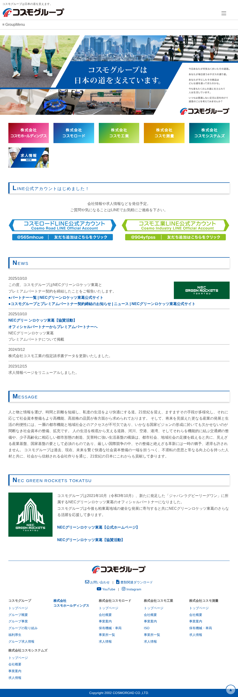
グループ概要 (18, 615)
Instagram (133, 589)
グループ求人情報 (21, 641)
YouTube (108, 589)
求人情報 (105, 641)
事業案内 (105, 621)
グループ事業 (18, 621)
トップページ (18, 608)
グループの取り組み (23, 628)
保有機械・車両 (110, 628)
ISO (146, 628)
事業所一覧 (107, 635)
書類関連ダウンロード (136, 582)
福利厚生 (14, 635)
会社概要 (105, 615)
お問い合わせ (99, 582)
